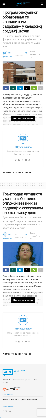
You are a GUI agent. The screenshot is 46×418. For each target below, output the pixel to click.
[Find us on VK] (10, 411)
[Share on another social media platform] (40, 88)
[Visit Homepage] (23, 4)
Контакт (14, 399)
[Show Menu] (4, 4)
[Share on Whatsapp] (13, 88)
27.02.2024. (19, 237)
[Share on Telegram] (20, 88)
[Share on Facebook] (6, 88)
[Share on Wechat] (34, 88)
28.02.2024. (19, 56)
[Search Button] (42, 4)
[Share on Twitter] (27, 88)
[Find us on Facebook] (3, 411)
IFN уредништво (23, 147)
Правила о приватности (28, 399)
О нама (5, 399)
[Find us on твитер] (6, 411)
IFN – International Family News (19, 380)
